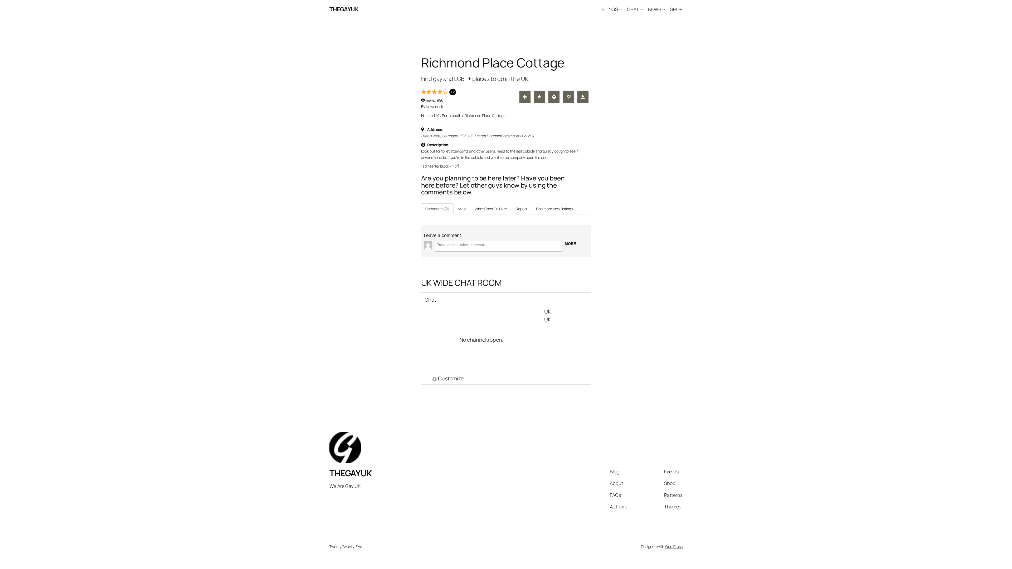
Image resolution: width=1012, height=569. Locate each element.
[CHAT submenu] (641, 9)
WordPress (674, 546)
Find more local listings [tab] (554, 208)
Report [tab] (521, 208)
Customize (451, 379)
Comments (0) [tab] (437, 208)
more (570, 244)
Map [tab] (462, 208)
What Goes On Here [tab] (491, 208)
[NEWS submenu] (663, 9)
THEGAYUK (343, 9)
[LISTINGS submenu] (620, 9)
